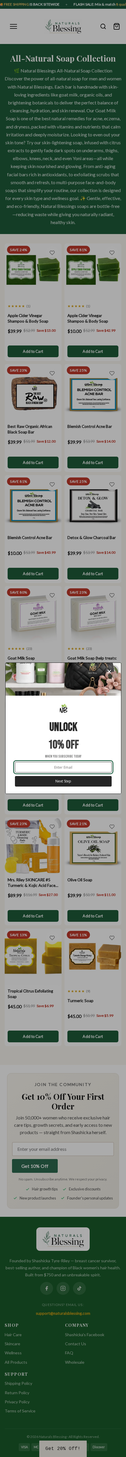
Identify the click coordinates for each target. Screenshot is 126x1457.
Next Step (63, 781)
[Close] (112, 671)
